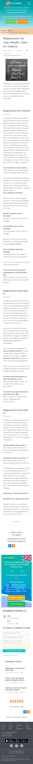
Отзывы (3, 726)
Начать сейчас (16, 598)
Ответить (10, 624)
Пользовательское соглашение (16, 752)
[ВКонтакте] (9, 545)
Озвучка (28, 726)
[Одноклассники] (13, 545)
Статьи (3, 728)
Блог (17, 726)
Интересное (29, 728)
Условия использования (7, 757)
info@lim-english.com (6, 735)
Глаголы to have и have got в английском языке (16, 689)
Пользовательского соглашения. (10, 655)
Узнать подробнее (22, 21)
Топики (10, 728)
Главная (3, 30)
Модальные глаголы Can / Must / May (15, 669)
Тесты (10, 725)
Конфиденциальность (21, 756)
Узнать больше (16, 604)
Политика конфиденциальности (17, 751)
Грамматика (19, 725)
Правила (10, 30)
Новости (3, 725)
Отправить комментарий (14, 651)
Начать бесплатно (10, 21)
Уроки (27, 725)
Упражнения (19, 728)
